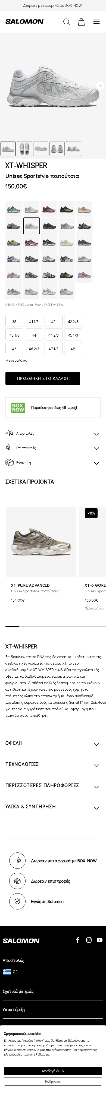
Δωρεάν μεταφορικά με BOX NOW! (53, 5)
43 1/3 (14, 335)
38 (14, 321)
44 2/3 (53, 335)
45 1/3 (73, 335)
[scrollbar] (55, 626)
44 (34, 335)
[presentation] (100, 85)
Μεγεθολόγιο (16, 360)
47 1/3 (53, 348)
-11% (91, 513)
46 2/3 (34, 348)
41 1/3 (34, 321)
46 (14, 348)
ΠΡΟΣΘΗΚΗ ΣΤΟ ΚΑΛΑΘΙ (42, 378)
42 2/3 (73, 321)
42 (53, 321)
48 (73, 348)
